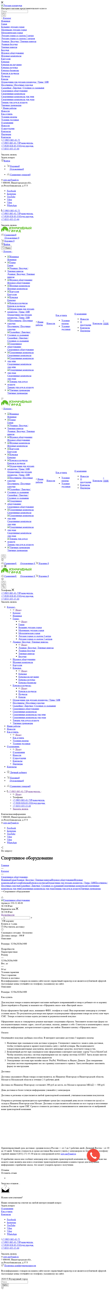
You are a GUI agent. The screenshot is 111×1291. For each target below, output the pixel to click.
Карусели (16, 882)
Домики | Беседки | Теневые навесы (36, 647)
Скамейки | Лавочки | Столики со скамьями (41, 885)
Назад (18, 610)
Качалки (22, 673)
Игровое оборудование (62, 879)
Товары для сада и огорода (67, 888)
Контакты (6, 1214)
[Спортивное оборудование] (15, 900)
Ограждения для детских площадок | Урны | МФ (71, 882)
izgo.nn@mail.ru (68, 1153)
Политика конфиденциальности (20, 1265)
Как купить (18, 737)
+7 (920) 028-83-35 (17, 145)
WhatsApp (12, 205)
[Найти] (3, 15)
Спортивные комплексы (75, 885)
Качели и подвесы (27, 691)
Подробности (7, 914)
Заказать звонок (20, 808)
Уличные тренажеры (91, 888)
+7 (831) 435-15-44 (10, 148)
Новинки (5, 879)
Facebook (11, 190)
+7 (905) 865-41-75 (11, 140)
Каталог (17, 612)
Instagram (11, 193)
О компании (19, 752)
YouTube (11, 196)
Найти (5, 1285)
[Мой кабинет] (2, 560)
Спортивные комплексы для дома (37, 888)
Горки (21, 624)
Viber (9, 199)
